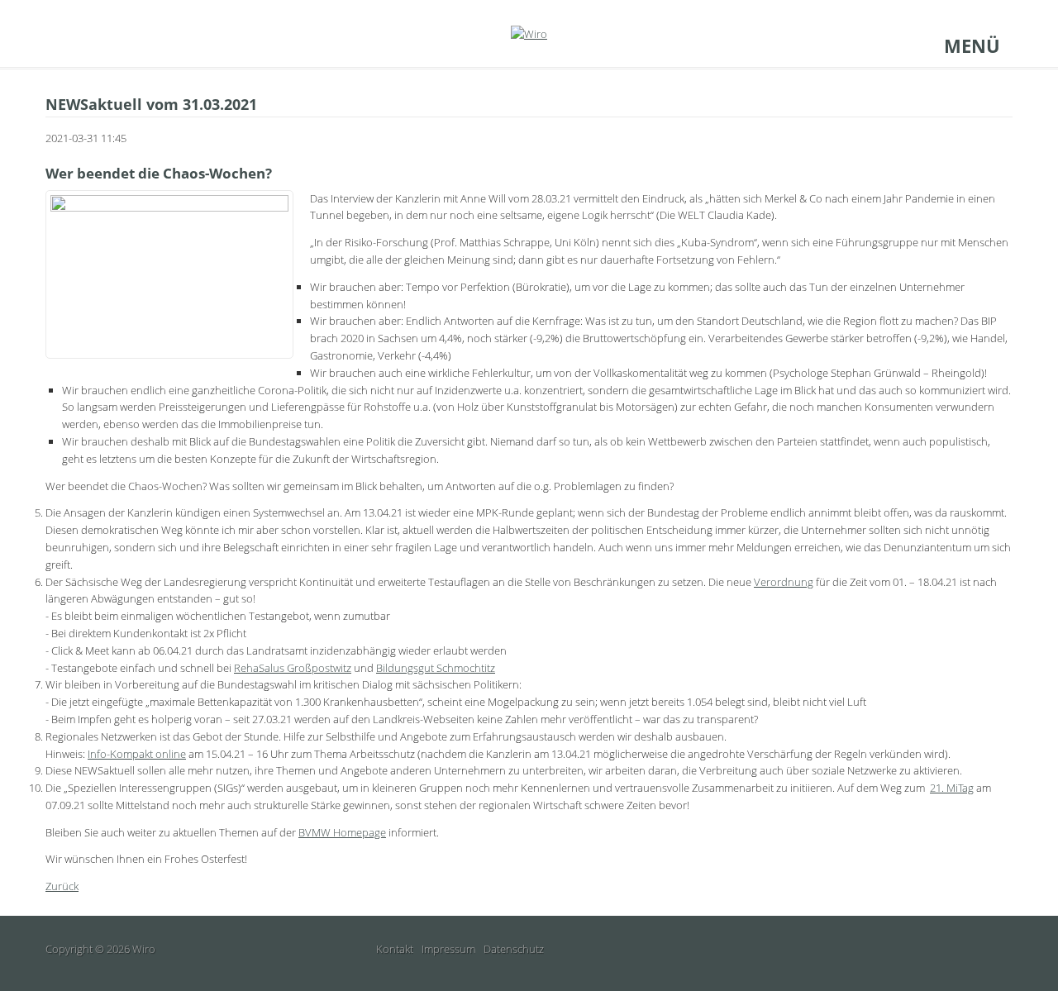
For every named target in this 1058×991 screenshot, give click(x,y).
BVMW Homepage (342, 832)
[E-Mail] (53, 45)
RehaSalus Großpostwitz (292, 667)
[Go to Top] (1003, 949)
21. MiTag (952, 787)
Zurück (62, 886)
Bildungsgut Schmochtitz (435, 667)
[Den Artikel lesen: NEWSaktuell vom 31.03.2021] (169, 272)
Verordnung (783, 581)
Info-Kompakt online (137, 753)
